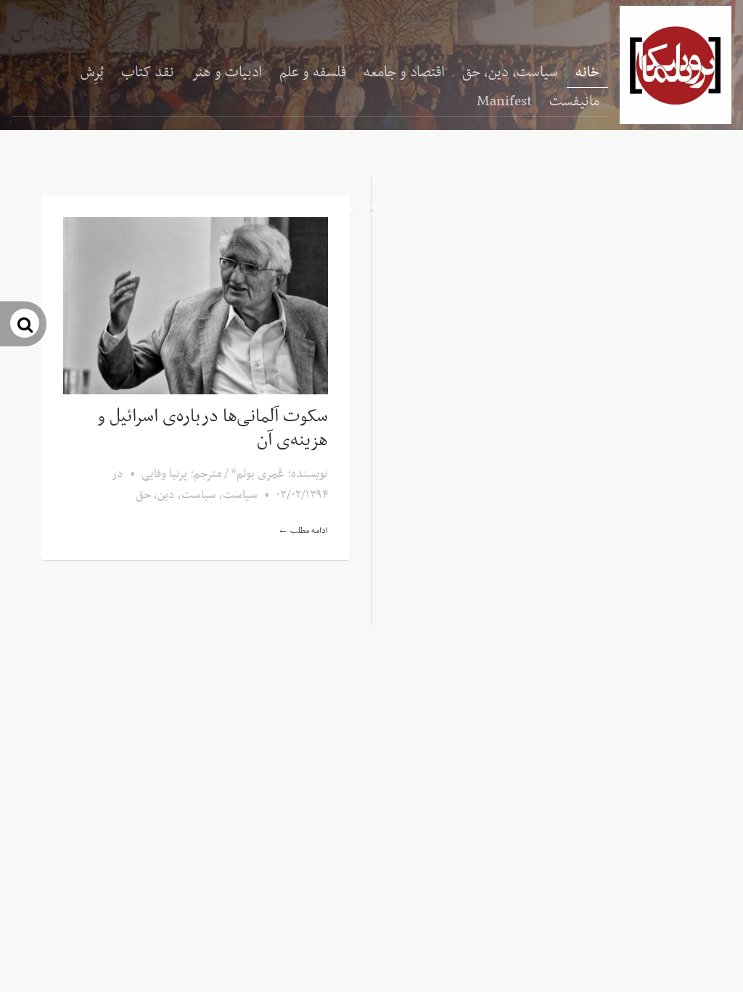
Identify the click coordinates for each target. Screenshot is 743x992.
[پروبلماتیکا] (675, 65)
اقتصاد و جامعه (404, 72)
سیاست (240, 495)
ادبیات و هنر (227, 72)
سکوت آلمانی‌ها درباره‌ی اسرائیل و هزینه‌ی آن (213, 429)
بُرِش (92, 72)
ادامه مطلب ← (303, 531)
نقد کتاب (147, 72)
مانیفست (574, 101)
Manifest (504, 101)
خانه (587, 72)
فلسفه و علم (312, 72)
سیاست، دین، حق (510, 72)
